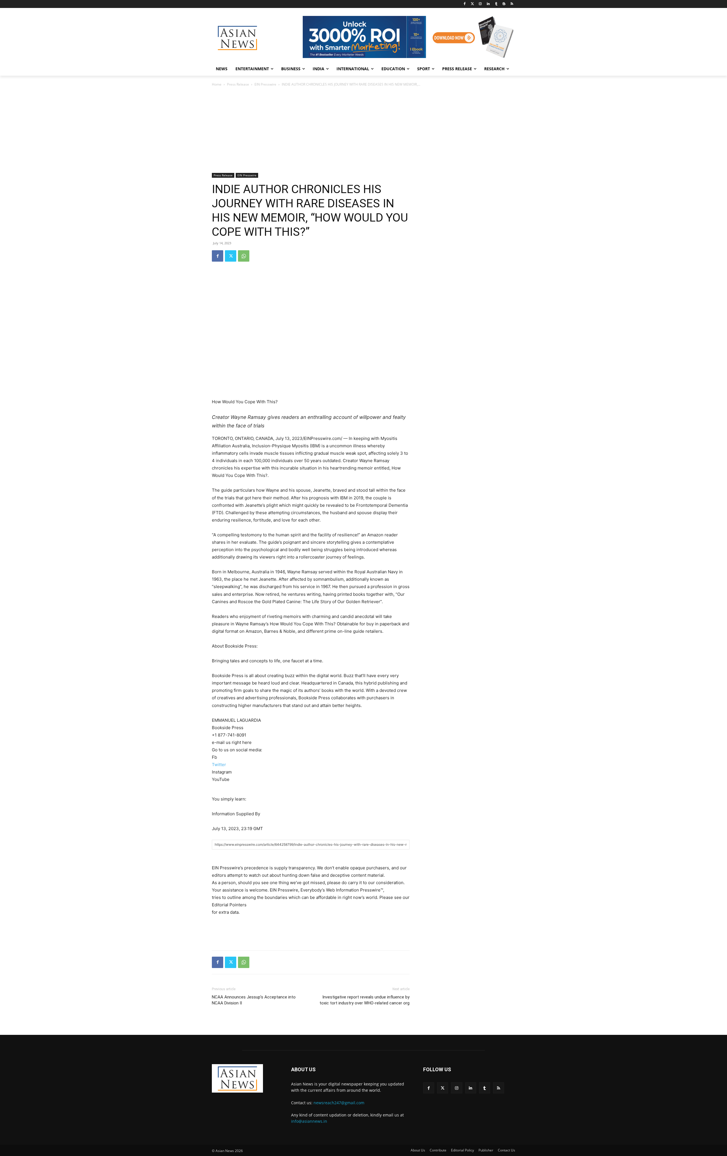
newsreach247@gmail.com (339, 1102)
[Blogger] (504, 4)
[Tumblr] (496, 4)
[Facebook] (464, 4)
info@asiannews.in (309, 1121)
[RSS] (512, 4)
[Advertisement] (363, 130)
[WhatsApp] (243, 256)
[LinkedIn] (488, 4)
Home (217, 84)
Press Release (238, 84)
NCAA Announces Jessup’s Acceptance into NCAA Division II (254, 1000)
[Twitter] (472, 4)
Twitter (219, 764)
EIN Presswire (265, 84)
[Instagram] (480, 4)
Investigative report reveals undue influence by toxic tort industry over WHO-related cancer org (364, 1000)
